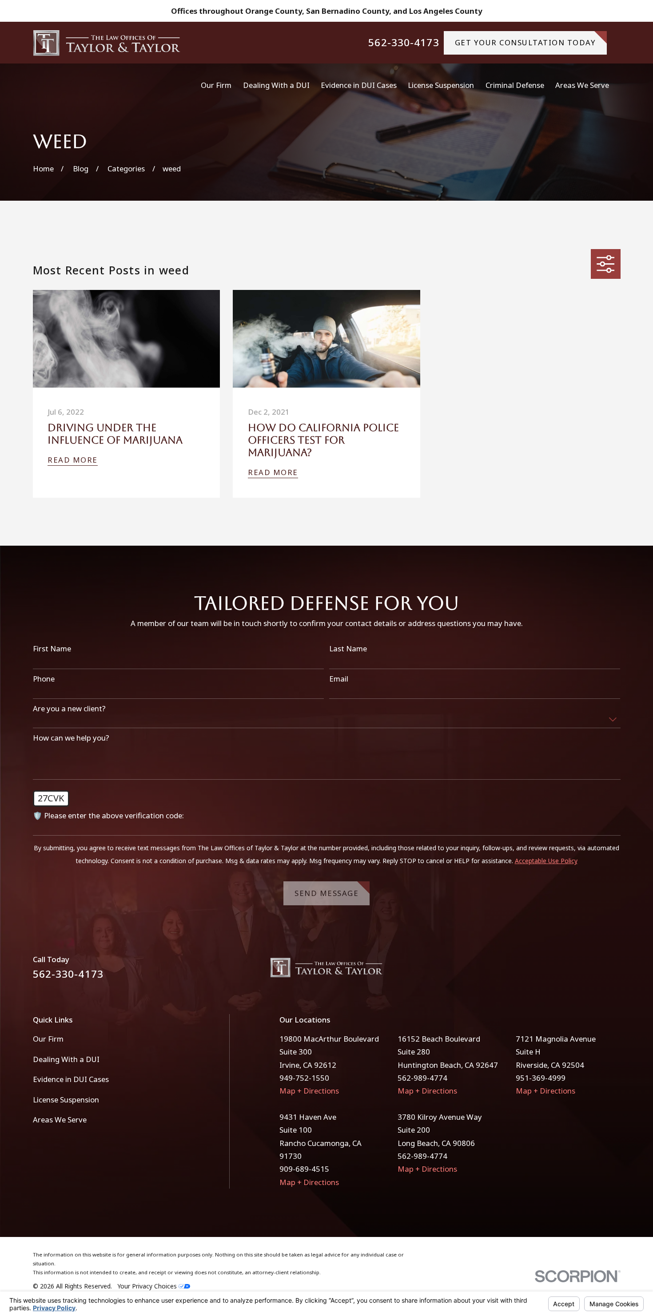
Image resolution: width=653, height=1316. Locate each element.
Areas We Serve (60, 1119)
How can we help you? (71, 737)
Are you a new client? (69, 708)
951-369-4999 (540, 1078)
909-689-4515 (304, 1169)
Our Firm (48, 1039)
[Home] (107, 42)
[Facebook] (591, 971)
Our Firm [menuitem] (216, 85)
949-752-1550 (304, 1078)
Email (338, 678)
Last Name (348, 648)
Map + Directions (309, 1091)
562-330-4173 (403, 43)
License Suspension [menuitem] (441, 85)
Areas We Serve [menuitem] (582, 85)
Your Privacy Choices (148, 1286)
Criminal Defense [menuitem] (515, 85)
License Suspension (66, 1099)
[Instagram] (615, 971)
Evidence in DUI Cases (71, 1079)
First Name (52, 648)
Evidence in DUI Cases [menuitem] (359, 85)
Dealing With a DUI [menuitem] (276, 85)
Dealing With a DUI (66, 1059)
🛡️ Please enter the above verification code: (108, 815)
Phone (44, 678)
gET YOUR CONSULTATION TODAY (525, 42)
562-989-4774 (422, 1078)
